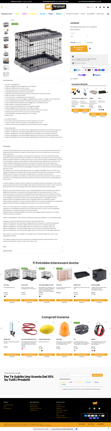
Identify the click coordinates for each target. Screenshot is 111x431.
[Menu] (108, 14)
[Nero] (103, 109)
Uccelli (42, 14)
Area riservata (34, 406)
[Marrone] (101, 109)
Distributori (33, 410)
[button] (27, 7)
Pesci (51, 14)
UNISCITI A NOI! (97, 375)
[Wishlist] (104, 7)
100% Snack (100, 14)
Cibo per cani (6, 14)
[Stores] (96, 7)
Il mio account (60, 406)
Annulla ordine (60, 415)
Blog (5, 406)
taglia (72, 33)
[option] (21, 1)
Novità (83, 14)
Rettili (58, 14)
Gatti (24, 14)
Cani (17, 14)
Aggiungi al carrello (76, 110)
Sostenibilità (91, 14)
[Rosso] (22, 348)
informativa (70, 389)
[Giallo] (40, 350)
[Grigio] (90, 109)
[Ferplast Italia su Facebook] (93, 408)
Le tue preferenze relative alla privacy (62, 429)
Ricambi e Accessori (72, 14)
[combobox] (17, 7)
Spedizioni (59, 408)
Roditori (33, 14)
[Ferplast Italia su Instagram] (89, 408)
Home (12, 20)
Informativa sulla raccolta (41, 429)
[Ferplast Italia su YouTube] (98, 408)
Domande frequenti (61, 417)
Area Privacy (91, 424)
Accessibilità (100, 424)
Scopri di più (76, 112)
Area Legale (82, 424)
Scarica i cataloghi (35, 408)
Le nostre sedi (7, 408)
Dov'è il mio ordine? (61, 410)
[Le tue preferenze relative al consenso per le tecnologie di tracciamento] (108, 428)
